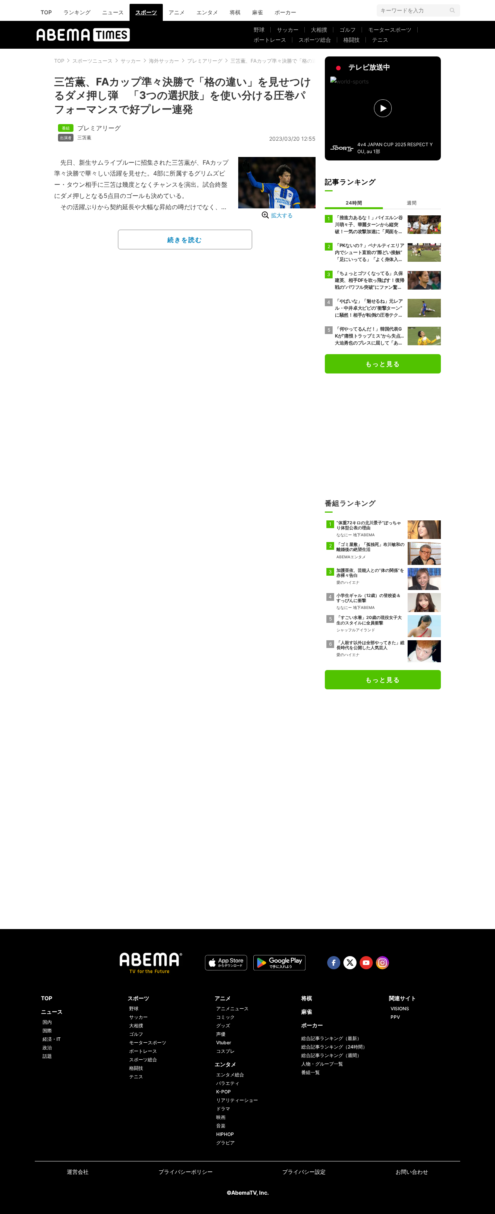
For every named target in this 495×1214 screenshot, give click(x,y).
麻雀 (257, 12)
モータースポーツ (389, 29)
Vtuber (223, 1042)
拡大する (282, 215)
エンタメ (207, 12)
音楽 (220, 1126)
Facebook (333, 962)
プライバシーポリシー (186, 1171)
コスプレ (225, 1051)
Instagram (382, 962)
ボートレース (270, 39)
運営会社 (78, 1171)
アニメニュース (232, 1008)
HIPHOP (225, 1134)
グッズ (223, 1025)
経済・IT (52, 1039)
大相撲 (319, 29)
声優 (220, 1034)
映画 (220, 1117)
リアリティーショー (237, 1100)
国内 (47, 1022)
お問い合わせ (412, 1171)
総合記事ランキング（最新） (331, 1038)
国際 (47, 1030)
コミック (225, 1017)
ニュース (113, 12)
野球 (259, 29)
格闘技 (351, 39)
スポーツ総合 (315, 39)
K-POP (223, 1092)
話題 (47, 1056)
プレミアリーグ (204, 61)
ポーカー (285, 12)
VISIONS (400, 1008)
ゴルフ (348, 29)
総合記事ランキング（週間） (331, 1055)
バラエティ (227, 1083)
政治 (47, 1047)
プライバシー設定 (304, 1171)
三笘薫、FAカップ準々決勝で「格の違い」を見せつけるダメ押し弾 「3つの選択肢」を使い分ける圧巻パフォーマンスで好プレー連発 (182, 95)
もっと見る (382, 364)
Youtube (366, 962)
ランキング (76, 12)
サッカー (288, 29)
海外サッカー (164, 61)
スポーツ (146, 12)
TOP (46, 12)
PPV (395, 1017)
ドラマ (223, 1109)
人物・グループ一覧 (322, 1064)
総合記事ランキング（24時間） (334, 1047)
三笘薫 (84, 137)
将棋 (235, 12)
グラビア (225, 1143)
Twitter (350, 962)
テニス (380, 39)
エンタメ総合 (230, 1075)
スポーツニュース (92, 61)
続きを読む (184, 240)
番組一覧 (310, 1072)
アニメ (177, 12)
